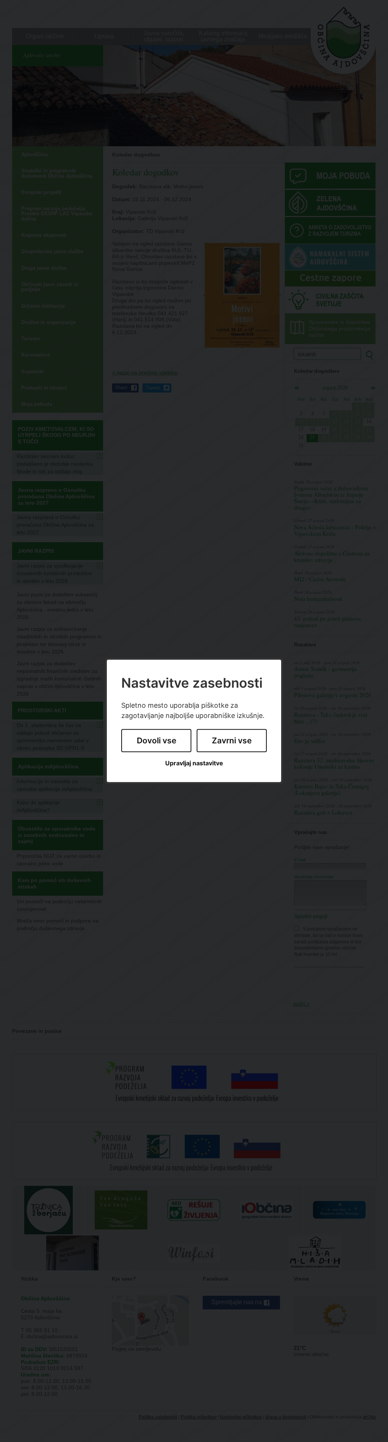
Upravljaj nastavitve (194, 763)
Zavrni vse (232, 740)
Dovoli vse (156, 740)
